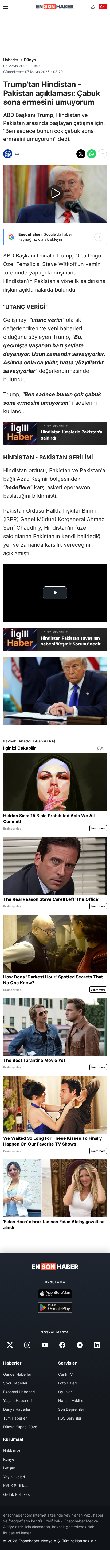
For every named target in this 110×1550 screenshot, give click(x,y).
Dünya (30, 59)
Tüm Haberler (15, 1418)
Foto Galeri (67, 1383)
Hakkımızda (13, 1450)
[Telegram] (79, 1345)
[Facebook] (62, 1345)
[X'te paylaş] (80, 153)
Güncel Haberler (17, 1374)
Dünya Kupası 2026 (20, 1427)
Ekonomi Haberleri (19, 1391)
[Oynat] (55, 193)
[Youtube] (45, 1345)
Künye (8, 1459)
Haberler (10, 59)
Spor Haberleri (15, 1383)
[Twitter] (10, 1345)
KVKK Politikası (16, 1485)
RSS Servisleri (70, 1418)
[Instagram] (27, 1345)
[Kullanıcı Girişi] (93, 7)
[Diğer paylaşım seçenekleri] (102, 153)
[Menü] (5, 6)
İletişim (9, 1468)
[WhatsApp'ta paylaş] (91, 153)
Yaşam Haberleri (17, 1400)
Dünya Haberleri (17, 1409)
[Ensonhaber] (55, 6)
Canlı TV (65, 1374)
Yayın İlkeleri (14, 1477)
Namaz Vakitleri (71, 1400)
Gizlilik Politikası (16, 1494)
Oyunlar (65, 1391)
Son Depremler (71, 1409)
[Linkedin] (97, 1345)
